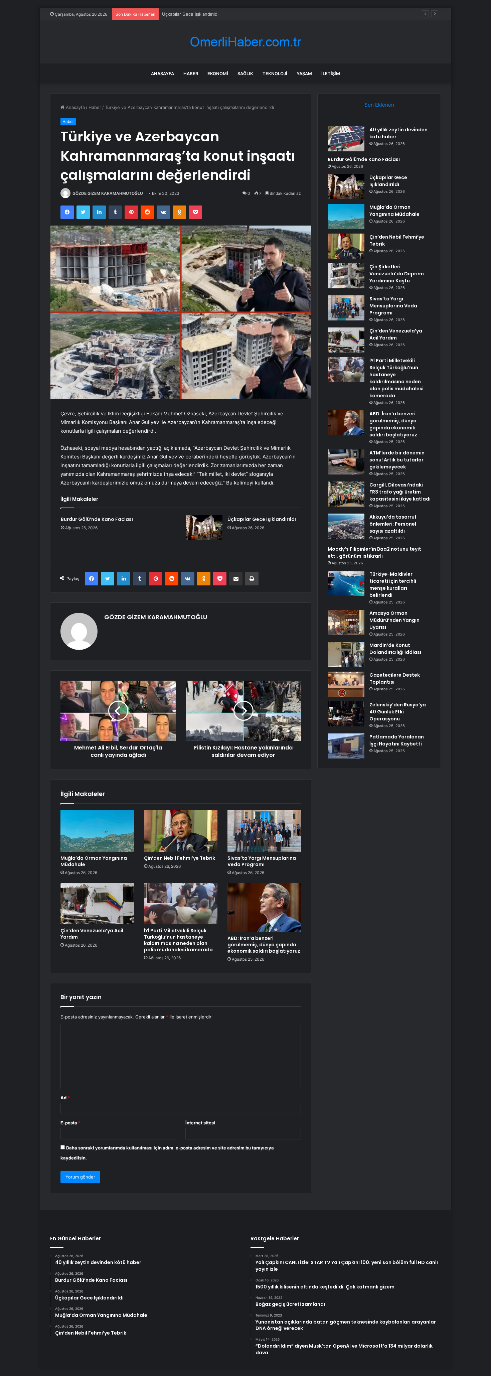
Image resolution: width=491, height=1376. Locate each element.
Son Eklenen (379, 105)
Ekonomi (217, 73)
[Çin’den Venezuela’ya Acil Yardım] (97, 903)
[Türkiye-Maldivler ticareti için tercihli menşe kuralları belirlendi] (346, 583)
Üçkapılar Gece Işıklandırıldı (190, 14)
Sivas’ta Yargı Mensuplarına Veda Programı (261, 861)
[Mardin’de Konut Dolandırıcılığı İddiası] (346, 654)
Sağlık (245, 73)
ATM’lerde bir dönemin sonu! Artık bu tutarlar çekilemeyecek (397, 459)
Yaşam (304, 73)
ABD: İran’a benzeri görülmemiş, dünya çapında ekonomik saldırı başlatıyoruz (263, 944)
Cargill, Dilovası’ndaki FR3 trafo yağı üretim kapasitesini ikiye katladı (400, 491)
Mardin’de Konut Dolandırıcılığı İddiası (395, 649)
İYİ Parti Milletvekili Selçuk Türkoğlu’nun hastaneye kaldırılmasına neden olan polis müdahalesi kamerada (178, 940)
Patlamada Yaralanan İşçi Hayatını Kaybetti (396, 740)
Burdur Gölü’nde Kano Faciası (97, 519)
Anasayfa (162, 73)
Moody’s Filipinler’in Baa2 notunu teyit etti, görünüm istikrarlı (374, 552)
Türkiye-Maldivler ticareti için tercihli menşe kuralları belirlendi (392, 584)
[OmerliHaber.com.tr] (245, 42)
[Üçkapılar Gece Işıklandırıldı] (204, 527)
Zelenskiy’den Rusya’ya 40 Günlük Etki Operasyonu (397, 711)
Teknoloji (275, 73)
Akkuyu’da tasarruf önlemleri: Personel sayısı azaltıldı (393, 524)
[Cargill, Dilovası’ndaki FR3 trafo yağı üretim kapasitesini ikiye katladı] (346, 494)
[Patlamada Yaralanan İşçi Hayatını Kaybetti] (346, 746)
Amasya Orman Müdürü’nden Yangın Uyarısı (394, 620)
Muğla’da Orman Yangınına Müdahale (93, 861)
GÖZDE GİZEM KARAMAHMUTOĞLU (107, 193)
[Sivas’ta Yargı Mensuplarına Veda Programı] (264, 831)
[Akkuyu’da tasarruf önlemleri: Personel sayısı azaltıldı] (346, 526)
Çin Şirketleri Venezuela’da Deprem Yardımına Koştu (396, 273)
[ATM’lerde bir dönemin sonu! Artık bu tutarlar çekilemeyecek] (346, 461)
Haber (190, 73)
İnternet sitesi (200, 1122)
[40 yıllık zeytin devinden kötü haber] (346, 138)
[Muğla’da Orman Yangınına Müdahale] (97, 831)
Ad (65, 1097)
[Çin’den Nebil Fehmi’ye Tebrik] (180, 831)
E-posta (70, 1122)
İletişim (330, 73)
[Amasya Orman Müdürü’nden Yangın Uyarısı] (346, 622)
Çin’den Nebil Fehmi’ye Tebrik (179, 858)
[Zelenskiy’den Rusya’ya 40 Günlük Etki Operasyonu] (346, 713)
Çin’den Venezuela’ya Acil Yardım (91, 933)
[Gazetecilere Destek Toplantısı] (346, 684)
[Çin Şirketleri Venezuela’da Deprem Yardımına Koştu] (346, 275)
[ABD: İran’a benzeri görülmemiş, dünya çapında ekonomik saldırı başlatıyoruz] (264, 907)
